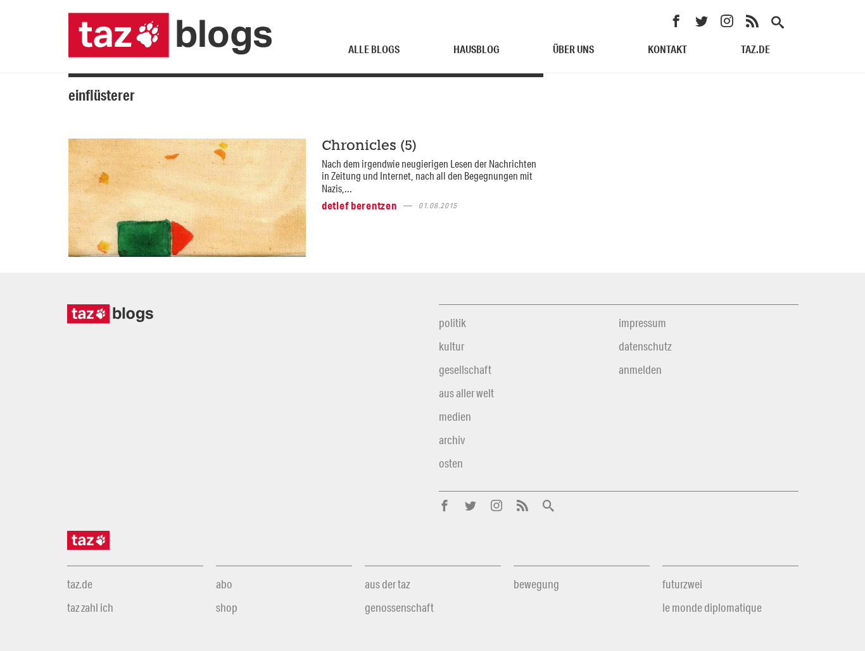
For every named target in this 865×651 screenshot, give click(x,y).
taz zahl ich (90, 607)
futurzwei (682, 584)
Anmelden (640, 369)
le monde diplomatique (712, 607)
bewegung (536, 584)
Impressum (642, 323)
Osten (451, 463)
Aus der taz (387, 584)
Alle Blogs (374, 49)
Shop (226, 607)
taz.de (755, 49)
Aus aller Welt (466, 393)
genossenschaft (399, 607)
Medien (455, 416)
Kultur (451, 346)
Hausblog (476, 49)
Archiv (452, 440)
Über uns (573, 49)
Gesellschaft (465, 369)
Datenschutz (645, 346)
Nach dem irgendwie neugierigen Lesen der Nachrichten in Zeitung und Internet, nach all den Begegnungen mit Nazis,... (429, 176)
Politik (452, 323)
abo (224, 584)
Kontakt (667, 49)
